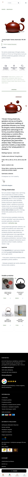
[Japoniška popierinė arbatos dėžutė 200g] (20, 311)
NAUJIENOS (4, 81)
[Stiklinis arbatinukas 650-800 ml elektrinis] (8, 311)
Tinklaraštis (5, 397)
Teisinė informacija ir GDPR (9, 409)
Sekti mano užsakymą (7, 370)
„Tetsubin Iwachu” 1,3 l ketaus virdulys (20, 293)
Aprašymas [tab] (14, 89)
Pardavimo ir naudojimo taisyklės (10, 407)
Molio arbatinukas (19, 79)
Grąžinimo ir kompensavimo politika (11, 404)
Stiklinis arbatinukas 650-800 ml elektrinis (8, 320)
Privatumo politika (6, 402)
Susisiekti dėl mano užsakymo (9, 372)
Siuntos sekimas (6, 427)
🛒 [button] (10, 298)
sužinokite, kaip (12, 223)
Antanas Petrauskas (12, 44)
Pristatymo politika (6, 400)
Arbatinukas (12, 76)
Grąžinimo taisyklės (7, 432)
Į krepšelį (15, 471)
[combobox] (12, 3)
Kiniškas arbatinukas (7, 79)
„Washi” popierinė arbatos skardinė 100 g (7, 293)
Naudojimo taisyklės (7, 429)
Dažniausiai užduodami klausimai (10, 425)
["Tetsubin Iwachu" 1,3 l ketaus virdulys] (20, 283)
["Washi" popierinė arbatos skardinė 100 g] (8, 283)
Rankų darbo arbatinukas (14, 81)
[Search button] (18, 3)
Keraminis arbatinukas (15, 78)
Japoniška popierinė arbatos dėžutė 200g (20, 320)
